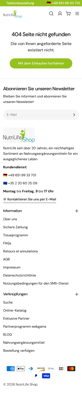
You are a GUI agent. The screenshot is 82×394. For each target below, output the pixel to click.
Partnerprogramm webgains (24, 326)
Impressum (11, 267)
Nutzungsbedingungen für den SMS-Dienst (36, 283)
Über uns (10, 219)
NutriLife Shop (26, 384)
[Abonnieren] (74, 114)
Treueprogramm (15, 235)
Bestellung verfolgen (18, 350)
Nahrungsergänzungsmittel (24, 342)
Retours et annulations (20, 251)
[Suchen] (51, 13)
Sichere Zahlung (15, 227)
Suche (8, 302)
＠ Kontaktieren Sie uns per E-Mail (29, 199)
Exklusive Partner (16, 318)
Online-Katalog (14, 310)
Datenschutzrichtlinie (19, 275)
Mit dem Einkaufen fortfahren (41, 63)
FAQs (7, 243)
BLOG (7, 334)
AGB (6, 259)
